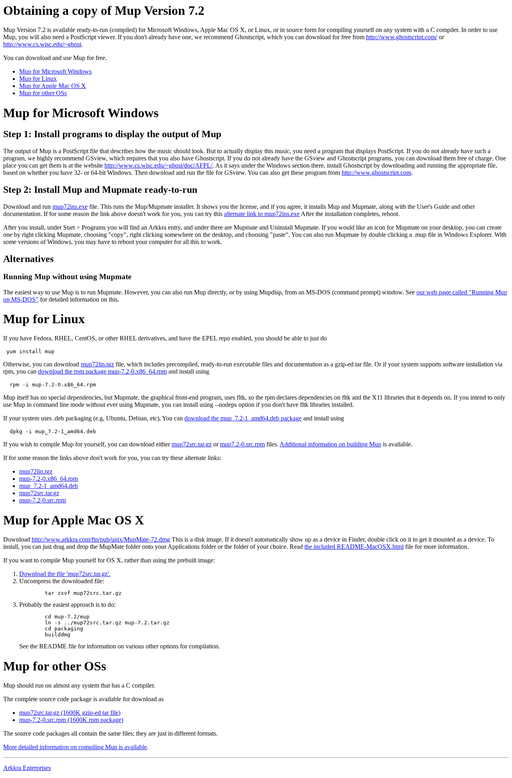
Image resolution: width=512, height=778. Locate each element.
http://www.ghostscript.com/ (401, 37)
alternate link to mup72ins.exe (262, 213)
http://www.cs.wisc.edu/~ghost (42, 44)
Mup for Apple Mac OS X (52, 85)
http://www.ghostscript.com (376, 172)
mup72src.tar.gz (192, 444)
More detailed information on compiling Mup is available (75, 747)
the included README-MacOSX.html (354, 546)
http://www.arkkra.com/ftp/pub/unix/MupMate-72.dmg (101, 539)
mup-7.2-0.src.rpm (42, 500)
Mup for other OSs (43, 93)
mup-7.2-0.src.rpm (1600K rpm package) (71, 719)
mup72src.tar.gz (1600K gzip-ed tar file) (69, 712)
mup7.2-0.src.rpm (242, 444)
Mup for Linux (38, 78)
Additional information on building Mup (330, 444)
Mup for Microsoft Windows (55, 71)
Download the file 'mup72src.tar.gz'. (64, 573)
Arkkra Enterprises (27, 767)
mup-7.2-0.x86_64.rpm (48, 478)
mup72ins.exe (70, 206)
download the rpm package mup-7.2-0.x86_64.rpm (102, 371)
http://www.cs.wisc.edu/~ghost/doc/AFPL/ (158, 165)
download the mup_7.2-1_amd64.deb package (243, 418)
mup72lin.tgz (97, 364)
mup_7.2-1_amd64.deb (48, 485)
